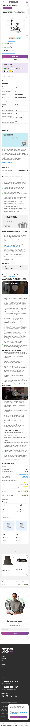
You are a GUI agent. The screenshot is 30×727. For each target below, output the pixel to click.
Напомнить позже (7, 15)
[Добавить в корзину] (13, 575)
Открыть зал (4, 668)
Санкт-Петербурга (11, 41)
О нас (2, 660)
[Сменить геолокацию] (2, 2)
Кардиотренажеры (23, 474)
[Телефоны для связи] (27, 2)
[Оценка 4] (9, 584)
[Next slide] (27, 26)
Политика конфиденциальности (9, 702)
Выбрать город (17, 8)
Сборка (3, 677)
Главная (3, 656)
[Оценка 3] (7, 584)
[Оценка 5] (11, 584)
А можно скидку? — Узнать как (8, 53)
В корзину (15, 59)
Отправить (15, 633)
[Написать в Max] (11, 696)
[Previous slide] (2, 26)
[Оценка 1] (3, 584)
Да (7, 7)
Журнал (3, 666)
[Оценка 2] (5, 584)
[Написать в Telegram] (7, 696)
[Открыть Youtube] (16, 696)
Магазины (3, 658)
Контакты (3, 664)
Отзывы (5, 168)
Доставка (3, 672)
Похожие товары (21, 552)
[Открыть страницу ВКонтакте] (2, 696)
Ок (18, 717)
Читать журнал (24, 517)
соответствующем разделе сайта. (12, 246)
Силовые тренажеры (25, 477)
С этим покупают (7, 552)
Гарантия (3, 675)
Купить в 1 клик (15, 56)
